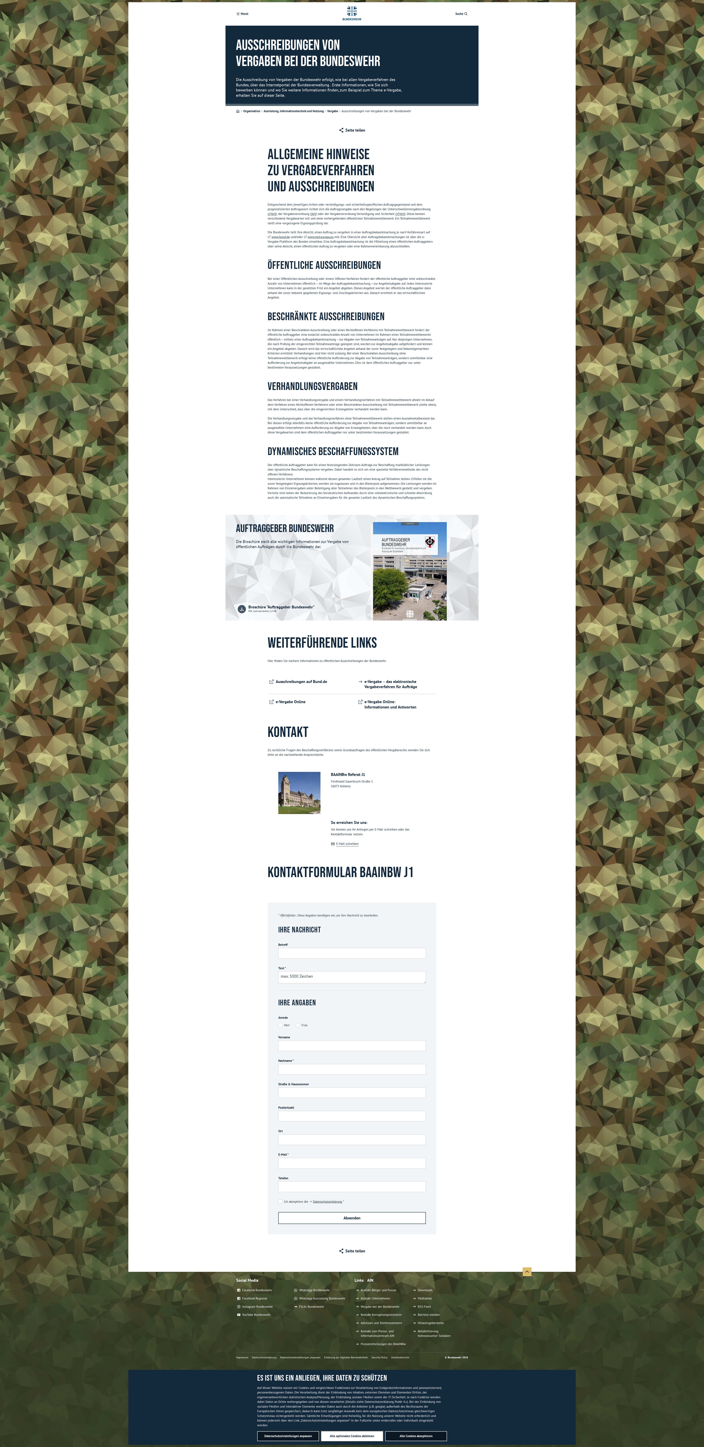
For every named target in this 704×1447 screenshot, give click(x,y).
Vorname (284, 1037)
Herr (287, 1025)
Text (282, 968)
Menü (244, 14)
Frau (304, 1025)
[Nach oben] (527, 1271)
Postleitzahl (286, 1108)
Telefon (283, 1178)
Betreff (282, 945)
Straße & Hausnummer (293, 1084)
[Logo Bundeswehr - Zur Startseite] (352, 13)
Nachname (286, 1061)
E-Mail (283, 1155)
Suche (459, 14)
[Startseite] (238, 111)
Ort (280, 1131)
